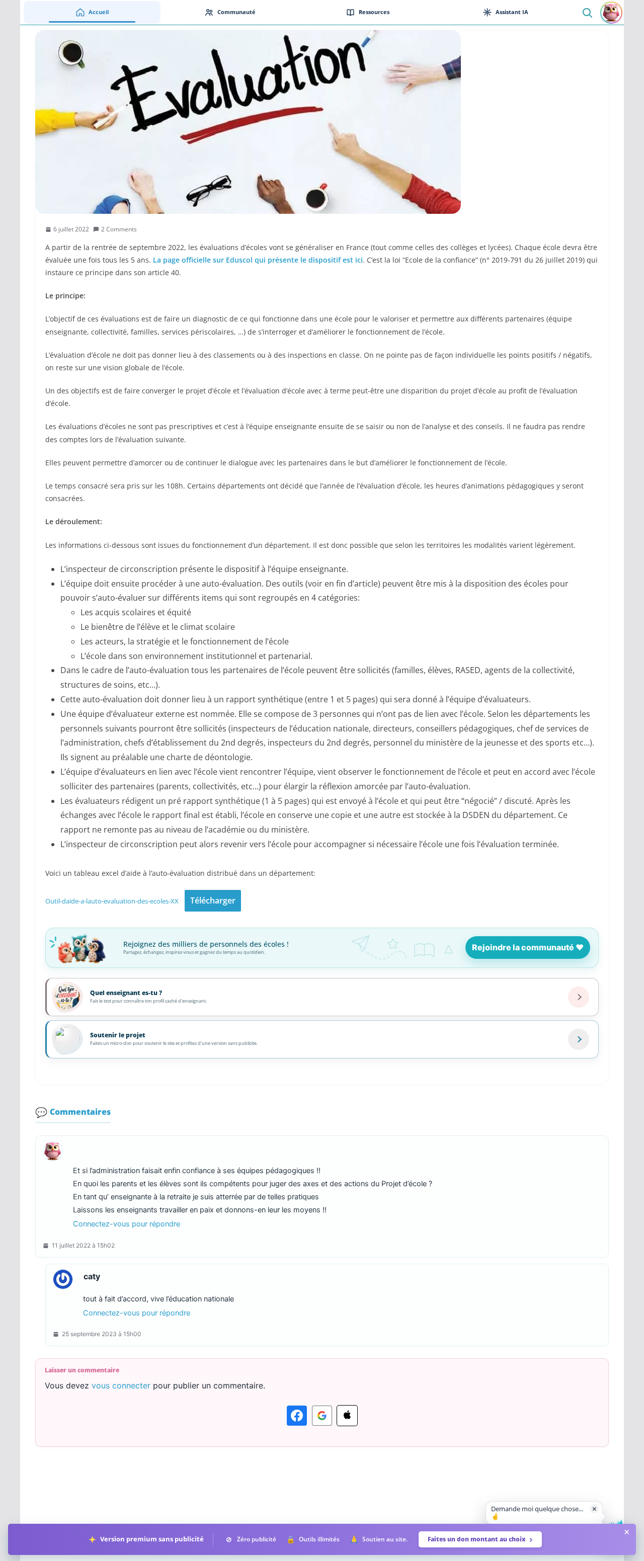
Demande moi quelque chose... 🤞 (537, 1512)
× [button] (594, 1508)
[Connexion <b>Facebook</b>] (297, 1416)
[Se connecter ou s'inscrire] (611, 13)
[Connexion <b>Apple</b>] (347, 1416)
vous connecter (121, 1385)
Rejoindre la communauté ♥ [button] (528, 947)
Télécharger (212, 900)
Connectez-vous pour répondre (126, 1223)
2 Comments (119, 229)
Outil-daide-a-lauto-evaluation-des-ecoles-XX (112, 901)
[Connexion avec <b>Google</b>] (322, 1416)
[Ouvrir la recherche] (587, 12)
